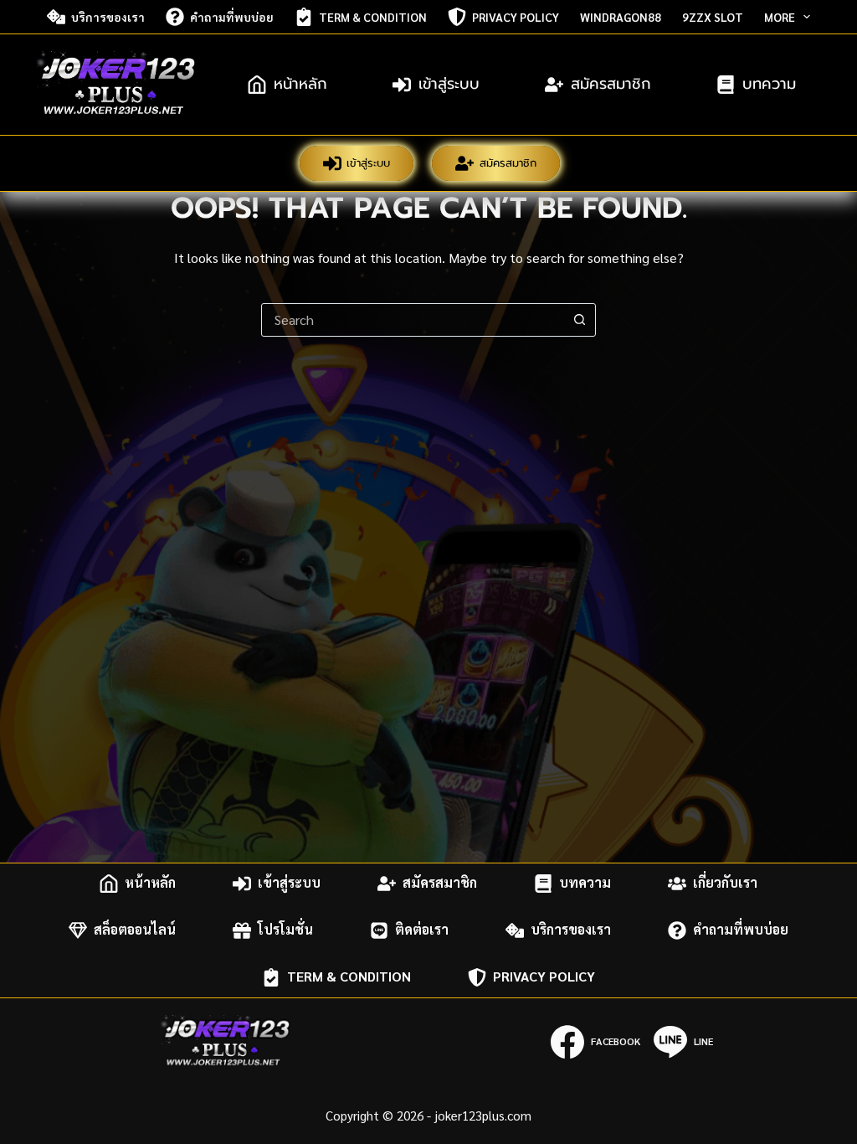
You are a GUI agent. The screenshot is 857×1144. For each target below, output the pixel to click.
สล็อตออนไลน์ (135, 930)
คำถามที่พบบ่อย (232, 16)
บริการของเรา (108, 16)
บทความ (769, 83)
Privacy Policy (515, 16)
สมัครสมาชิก (611, 83)
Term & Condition (373, 16)
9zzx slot (712, 16)
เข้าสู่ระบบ (449, 83)
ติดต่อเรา (422, 930)
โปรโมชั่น (285, 930)
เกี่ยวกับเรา (725, 883)
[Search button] (579, 320)
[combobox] (412, 320)
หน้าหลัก (300, 83)
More (779, 16)
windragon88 (620, 16)
